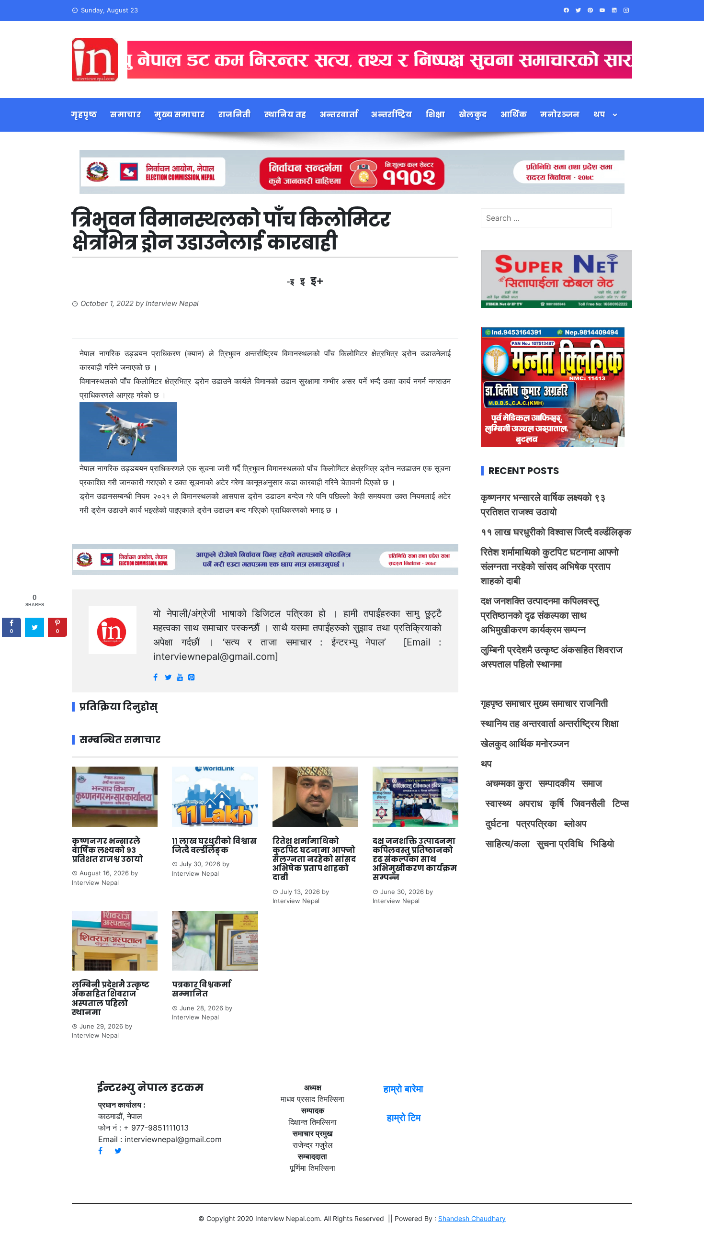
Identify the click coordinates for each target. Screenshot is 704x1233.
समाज (592, 783)
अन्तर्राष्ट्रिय (391, 114)
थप (599, 114)
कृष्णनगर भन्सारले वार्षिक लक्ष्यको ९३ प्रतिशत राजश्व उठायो (107, 850)
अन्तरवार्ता (339, 114)
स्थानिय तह (285, 114)
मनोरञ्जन (560, 114)
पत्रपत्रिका (536, 823)
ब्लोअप (575, 823)
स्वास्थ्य (498, 803)
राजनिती (234, 114)
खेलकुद (473, 114)
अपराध (531, 803)
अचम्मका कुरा (509, 783)
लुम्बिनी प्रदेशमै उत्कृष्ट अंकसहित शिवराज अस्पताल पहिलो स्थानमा (110, 998)
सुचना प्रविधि (560, 843)
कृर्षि (557, 803)
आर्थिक (513, 114)
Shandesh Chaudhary (472, 1218)
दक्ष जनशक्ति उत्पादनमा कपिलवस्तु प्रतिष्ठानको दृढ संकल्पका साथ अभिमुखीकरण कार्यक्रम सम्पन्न (415, 859)
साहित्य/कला (508, 843)
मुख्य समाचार (179, 114)
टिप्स (621, 803)
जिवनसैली (588, 803)
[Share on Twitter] (34, 627)
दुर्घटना (497, 823)
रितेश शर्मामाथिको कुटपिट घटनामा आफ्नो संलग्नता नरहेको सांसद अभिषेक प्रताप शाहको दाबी (314, 859)
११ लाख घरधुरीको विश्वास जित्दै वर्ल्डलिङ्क (214, 846)
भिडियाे (602, 843)
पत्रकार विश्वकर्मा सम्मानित (201, 989)
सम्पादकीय (557, 783)
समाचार (125, 114)
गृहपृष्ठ (84, 114)
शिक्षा (435, 114)
